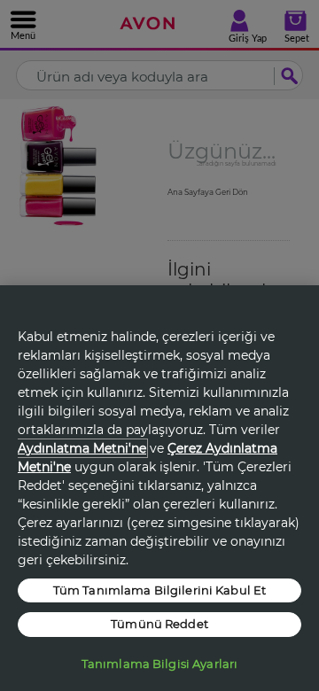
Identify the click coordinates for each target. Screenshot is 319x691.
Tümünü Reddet (159, 624)
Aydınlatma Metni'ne (82, 448)
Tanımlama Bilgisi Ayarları (159, 663)
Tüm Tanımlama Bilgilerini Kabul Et (159, 590)
